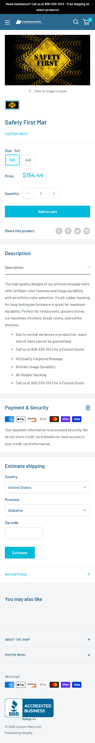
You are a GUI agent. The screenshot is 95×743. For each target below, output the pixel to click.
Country (11, 476)
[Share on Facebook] (59, 230)
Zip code (11, 522)
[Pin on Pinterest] (68, 230)
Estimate (20, 552)
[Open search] (76, 22)
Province (12, 499)
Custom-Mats (16, 134)
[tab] (47, 268)
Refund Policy (16, 574)
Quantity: (12, 193)
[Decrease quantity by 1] (28, 193)
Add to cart (47, 211)
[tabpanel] (47, 332)
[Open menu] (7, 22)
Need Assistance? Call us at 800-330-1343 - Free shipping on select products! (47, 7)
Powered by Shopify (18, 733)
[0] (86, 22)
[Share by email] (86, 230)
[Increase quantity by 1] (54, 193)
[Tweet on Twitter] (77, 230)
